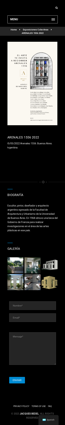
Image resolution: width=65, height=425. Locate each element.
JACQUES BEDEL (29, 413)
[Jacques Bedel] (32, 7)
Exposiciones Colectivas (35, 29)
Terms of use (39, 406)
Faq (50, 406)
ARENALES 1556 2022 (33, 33)
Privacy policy (21, 406)
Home (14, 29)
